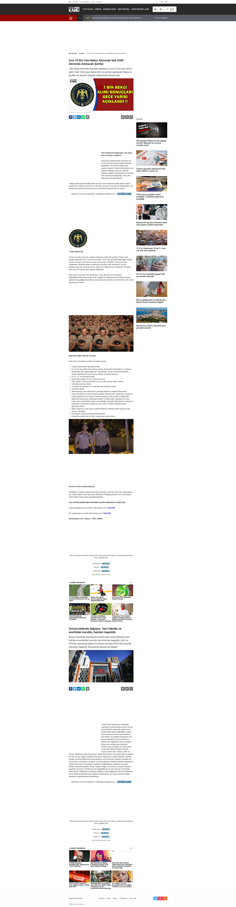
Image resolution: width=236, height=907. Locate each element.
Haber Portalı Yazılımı (78, 904)
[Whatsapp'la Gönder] (83, 117)
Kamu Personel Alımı (140, 9)
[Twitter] (75, 117)
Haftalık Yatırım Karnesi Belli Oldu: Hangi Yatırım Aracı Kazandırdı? (113, 18)
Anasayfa (102, 898)
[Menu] (155, 9)
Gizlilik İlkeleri (123, 898)
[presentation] (75, 18)
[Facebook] (70, 117)
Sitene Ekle (99, 2)
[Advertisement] (118, 37)
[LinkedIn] (79, 117)
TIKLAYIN (106, 563)
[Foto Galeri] (166, 2)
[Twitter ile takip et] (155, 898)
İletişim (115, 898)
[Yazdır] (87, 117)
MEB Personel (124, 9)
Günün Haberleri (85, 2)
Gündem (98, 9)
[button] (123, 117)
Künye (109, 898)
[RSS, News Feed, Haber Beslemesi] (165, 898)
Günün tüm (161, 18)
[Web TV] (162, 2)
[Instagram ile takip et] (160, 898)
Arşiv (92, 2)
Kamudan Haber (109, 9)
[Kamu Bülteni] (74, 9)
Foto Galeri (88, 9)
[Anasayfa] (70, 2)
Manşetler (75, 2)
